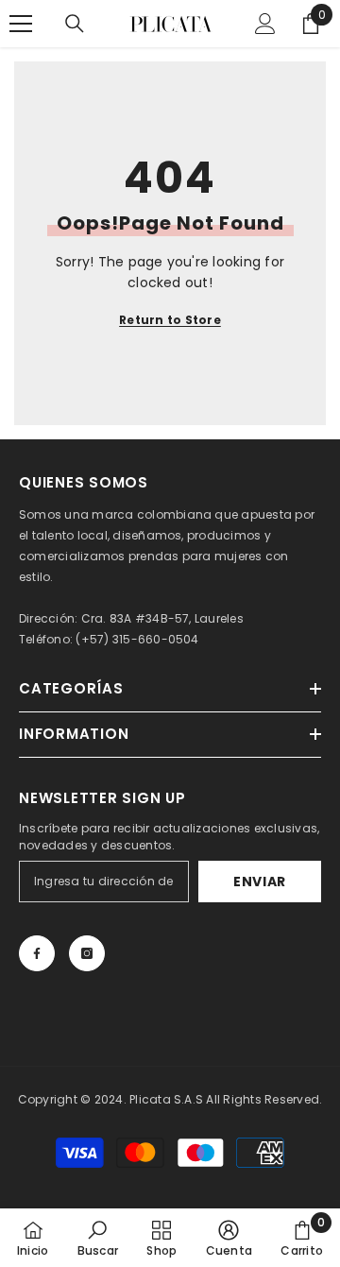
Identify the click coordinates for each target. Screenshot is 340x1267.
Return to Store (170, 320)
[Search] (74, 23)
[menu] (20, 23)
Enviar (259, 881)
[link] (98, 1237)
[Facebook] (37, 953)
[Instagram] (87, 953)
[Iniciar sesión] (265, 23)
